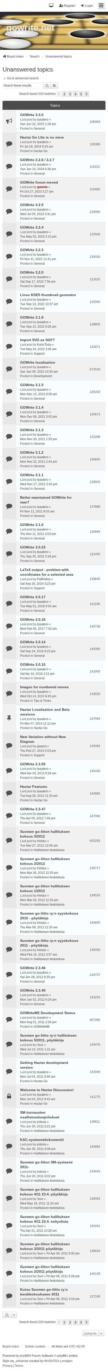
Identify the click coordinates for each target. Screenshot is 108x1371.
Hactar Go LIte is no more (42, 137)
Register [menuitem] (69, 6)
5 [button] (81, 94)
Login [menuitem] (89, 6)
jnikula (41, 1122)
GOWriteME (42, 1026)
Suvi (40, 1045)
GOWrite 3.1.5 (31, 385)
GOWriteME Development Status (47, 1013)
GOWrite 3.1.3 (31, 430)
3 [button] (70, 94)
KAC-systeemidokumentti (42, 1140)
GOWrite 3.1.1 (31, 475)
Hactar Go (40, 151)
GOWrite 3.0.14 (32, 642)
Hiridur (41, 841)
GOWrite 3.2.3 (31, 250)
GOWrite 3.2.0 (31, 272)
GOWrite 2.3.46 (32, 968)
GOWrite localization (37, 362)
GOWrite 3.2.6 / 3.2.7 (37, 160)
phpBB (24, 1355)
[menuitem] (8, 1366)
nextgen (67, 1361)
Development (43, 376)
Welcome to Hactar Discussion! (47, 1090)
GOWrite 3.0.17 (32, 597)
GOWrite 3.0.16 (32, 619)
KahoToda (44, 344)
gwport (41, 746)
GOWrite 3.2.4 (31, 227)
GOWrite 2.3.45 (32, 990)
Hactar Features (33, 787)
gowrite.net (30, 28)
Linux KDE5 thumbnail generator (48, 295)
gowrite (42, 187)
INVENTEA (51, 1361)
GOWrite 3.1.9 (31, 317)
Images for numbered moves (44, 687)
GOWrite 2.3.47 (32, 809)
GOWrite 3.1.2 (31, 452)
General (39, 128)
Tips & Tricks (42, 701)
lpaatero (42, 119)
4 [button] (75, 94)
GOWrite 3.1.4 (31, 407)
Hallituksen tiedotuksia (49, 850)
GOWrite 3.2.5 (31, 205)
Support (39, 353)
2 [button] (64, 94)
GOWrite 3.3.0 (31, 115)
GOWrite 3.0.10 (32, 664)
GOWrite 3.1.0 (31, 525)
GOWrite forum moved (39, 182)
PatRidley (43, 579)
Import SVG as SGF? (37, 340)
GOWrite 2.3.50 (32, 764)
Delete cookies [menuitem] (35, 1346)
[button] (51, 6)
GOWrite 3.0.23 (32, 547)
